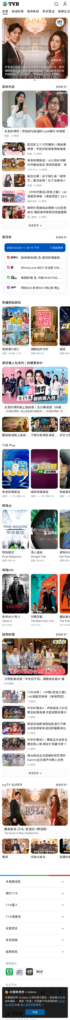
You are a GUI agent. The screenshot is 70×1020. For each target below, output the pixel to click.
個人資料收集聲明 (31, 1004)
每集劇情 (56, 60)
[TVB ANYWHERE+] (29, 971)
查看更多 (61, 86)
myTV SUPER (12, 784)
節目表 (7, 237)
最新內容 (8, 86)
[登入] (65, 4)
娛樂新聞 (8, 634)
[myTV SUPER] (19, 971)
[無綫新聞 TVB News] (9, 971)
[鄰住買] (39, 971)
